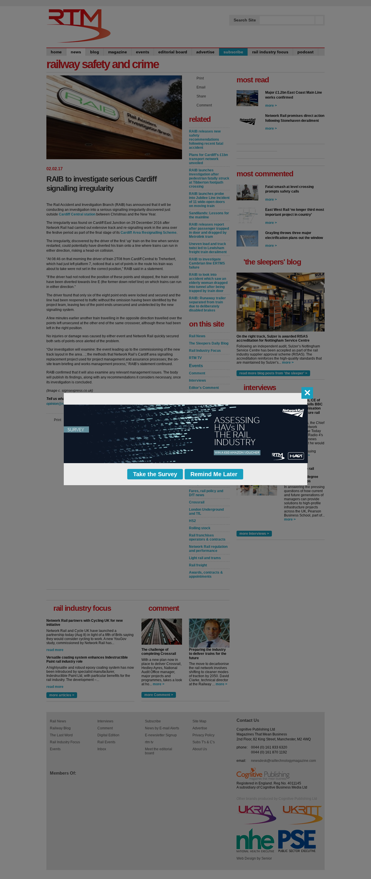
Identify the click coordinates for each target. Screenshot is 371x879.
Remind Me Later (213, 474)
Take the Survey (155, 474)
